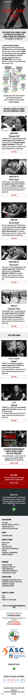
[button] (1, 2)
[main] (14, 15)
